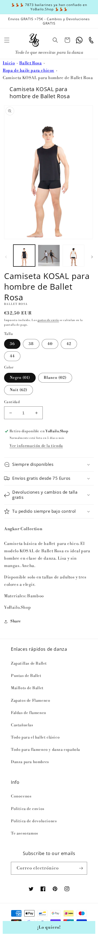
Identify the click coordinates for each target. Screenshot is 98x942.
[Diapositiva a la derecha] (92, 257)
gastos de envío (48, 320)
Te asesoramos (24, 833)
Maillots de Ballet (27, 688)
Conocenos (21, 796)
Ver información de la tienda (36, 445)
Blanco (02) (55, 377)
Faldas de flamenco (28, 712)
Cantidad (12, 402)
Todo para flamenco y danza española (45, 749)
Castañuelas (22, 725)
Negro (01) (20, 377)
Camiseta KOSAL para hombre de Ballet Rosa (48, 77)
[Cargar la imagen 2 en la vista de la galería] (49, 255)
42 (68, 343)
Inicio (9, 63)
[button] (7, 40)
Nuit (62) (18, 390)
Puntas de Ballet (26, 675)
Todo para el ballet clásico (35, 737)
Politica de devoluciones (34, 821)
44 (12, 356)
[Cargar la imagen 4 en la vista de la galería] (73, 255)
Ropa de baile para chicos (28, 70)
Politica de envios (27, 808)
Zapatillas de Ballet (29, 663)
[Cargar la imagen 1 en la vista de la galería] (24, 255)
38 (31, 343)
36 (12, 343)
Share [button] (15, 621)
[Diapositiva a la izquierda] (6, 257)
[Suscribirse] (81, 868)
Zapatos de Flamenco (30, 700)
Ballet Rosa (30, 63)
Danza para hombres (30, 762)
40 (50, 343)
